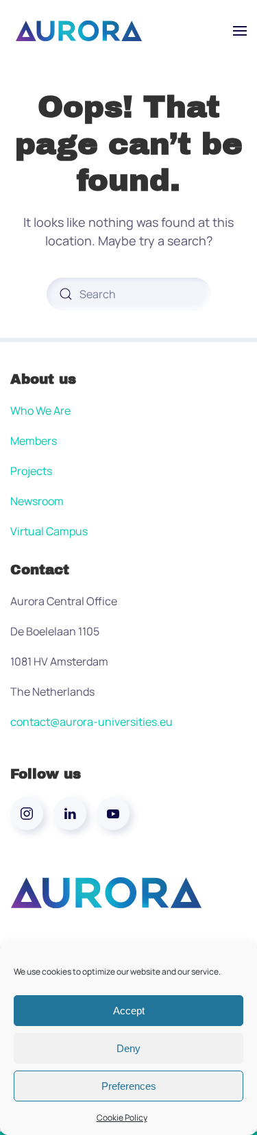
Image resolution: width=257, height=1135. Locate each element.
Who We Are (40, 410)
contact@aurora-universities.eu (91, 721)
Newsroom (37, 501)
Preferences (128, 1086)
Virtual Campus (49, 531)
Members (33, 440)
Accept (129, 1010)
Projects (31, 470)
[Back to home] (78, 31)
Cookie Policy (122, 1117)
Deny (128, 1048)
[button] (240, 31)
